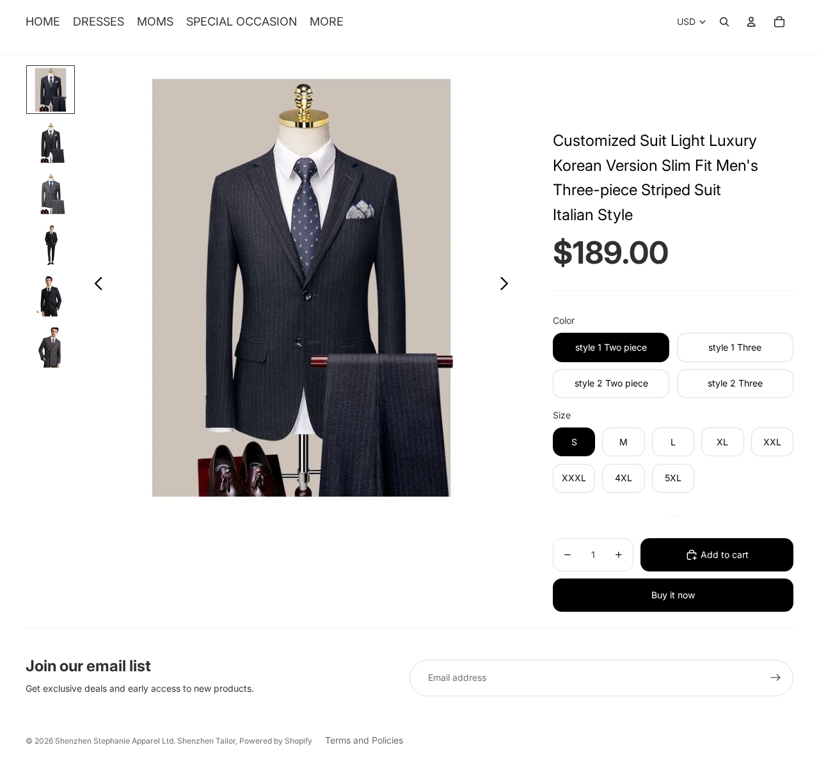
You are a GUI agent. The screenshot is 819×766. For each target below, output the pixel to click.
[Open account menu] (751, 22)
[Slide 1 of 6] (51, 90)
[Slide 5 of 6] (51, 294)
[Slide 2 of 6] (51, 141)
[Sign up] (775, 678)
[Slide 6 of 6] (51, 346)
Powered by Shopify (275, 741)
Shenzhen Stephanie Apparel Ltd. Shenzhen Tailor (145, 741)
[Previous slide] (95, 285)
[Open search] (724, 22)
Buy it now (673, 594)
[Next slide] (507, 285)
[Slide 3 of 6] (51, 192)
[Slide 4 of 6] (51, 243)
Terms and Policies (364, 740)
